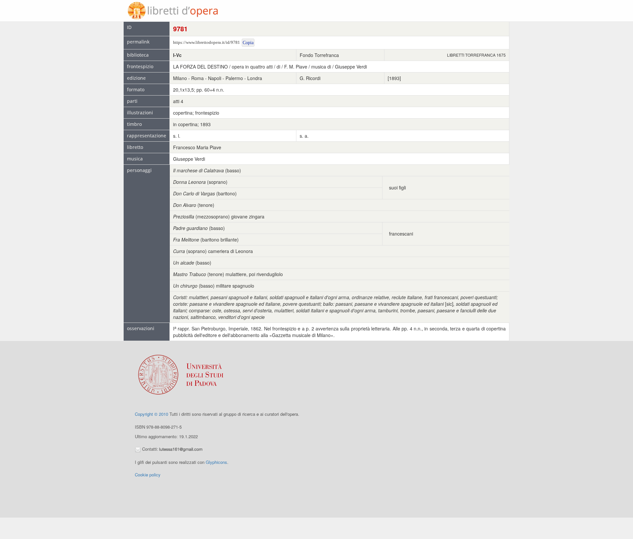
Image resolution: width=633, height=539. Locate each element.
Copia (248, 42)
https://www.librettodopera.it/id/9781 (206, 42)
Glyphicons (216, 462)
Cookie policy (148, 474)
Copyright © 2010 (151, 414)
